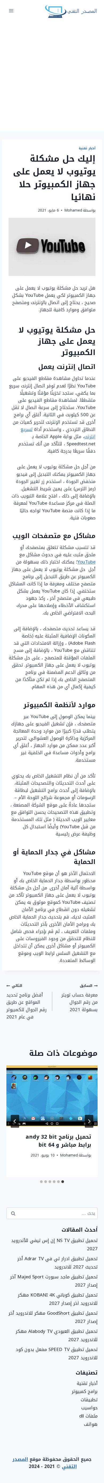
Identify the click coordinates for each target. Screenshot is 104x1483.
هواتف (91, 1424)
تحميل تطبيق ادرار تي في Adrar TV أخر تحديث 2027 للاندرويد (57, 1262)
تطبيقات (89, 1399)
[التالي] (15, 1121)
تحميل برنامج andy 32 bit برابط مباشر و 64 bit (58, 1141)
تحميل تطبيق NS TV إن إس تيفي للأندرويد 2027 (54, 1244)
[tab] (62, 1181)
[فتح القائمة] (11, 10)
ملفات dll (88, 1416)
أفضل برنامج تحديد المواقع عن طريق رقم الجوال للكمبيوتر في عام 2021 (26, 1001)
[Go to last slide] (89, 1121)
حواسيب (89, 1407)
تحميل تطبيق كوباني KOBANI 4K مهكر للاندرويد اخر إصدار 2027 (58, 1299)
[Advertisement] (52, 76)
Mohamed (73, 210)
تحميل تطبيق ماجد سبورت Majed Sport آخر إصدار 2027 (54, 1280)
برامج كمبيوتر (85, 1391)
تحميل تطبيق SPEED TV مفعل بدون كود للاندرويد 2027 (57, 1353)
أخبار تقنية (87, 148)
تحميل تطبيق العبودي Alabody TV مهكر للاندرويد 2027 (57, 1335)
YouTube (86, 562)
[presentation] (52, 1095)
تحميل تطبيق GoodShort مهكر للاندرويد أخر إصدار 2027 (53, 1317)
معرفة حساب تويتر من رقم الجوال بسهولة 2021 (79, 997)
